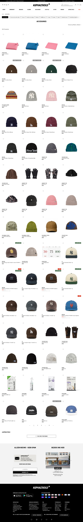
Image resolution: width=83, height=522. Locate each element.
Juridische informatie (33, 509)
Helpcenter (44, 504)
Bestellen (44, 505)
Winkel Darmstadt (17, 507)
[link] (41, 4)
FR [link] (8, 4)
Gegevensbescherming (34, 507)
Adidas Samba (58, 505)
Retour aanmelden (64, 515)
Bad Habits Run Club (17, 509)
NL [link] (6, 4)
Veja (65, 510)
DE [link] (4, 4)
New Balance (67, 509)
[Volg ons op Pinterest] (51, 519)
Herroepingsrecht (33, 505)
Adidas (66, 504)
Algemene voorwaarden (34, 504)
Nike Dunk (57, 507)
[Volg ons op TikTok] (36, 519)
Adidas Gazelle (58, 506)
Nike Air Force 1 (58, 504)
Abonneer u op (25, 472)
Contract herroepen (37, 515)
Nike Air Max (57, 509)
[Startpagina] (41, 487)
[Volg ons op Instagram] (31, 519)
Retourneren (45, 509)
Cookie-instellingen (33, 506)
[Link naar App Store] (17, 495)
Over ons (15, 504)
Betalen (44, 506)
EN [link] (2, 4)
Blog (14, 511)
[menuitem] (8, 25)
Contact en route (16, 505)
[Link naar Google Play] (28, 495)
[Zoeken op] (62, 5)
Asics (66, 505)
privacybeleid (15, 475)
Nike (66, 507)
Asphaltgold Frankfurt (17, 506)
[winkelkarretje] (80, 4)
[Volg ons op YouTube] (46, 519)
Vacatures (15, 510)
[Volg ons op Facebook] (41, 519)
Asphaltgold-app (46, 510)
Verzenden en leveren (46, 507)
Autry (66, 506)
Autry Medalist (58, 510)
